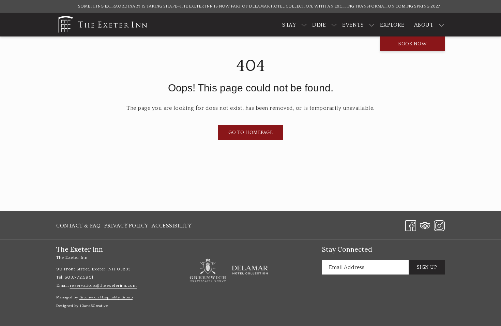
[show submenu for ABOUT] (441, 24)
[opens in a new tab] (208, 270)
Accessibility (172, 226)
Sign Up (427, 267)
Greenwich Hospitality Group (106, 297)
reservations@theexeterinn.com (103, 285)
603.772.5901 (79, 277)
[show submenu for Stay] (304, 24)
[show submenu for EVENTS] (371, 24)
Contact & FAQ (78, 226)
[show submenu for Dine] (334, 24)
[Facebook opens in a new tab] (410, 225)
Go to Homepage (250, 132)
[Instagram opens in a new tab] (439, 225)
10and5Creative (94, 306)
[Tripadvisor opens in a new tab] (425, 225)
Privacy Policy (126, 226)
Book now (412, 44)
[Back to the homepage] (102, 24)
